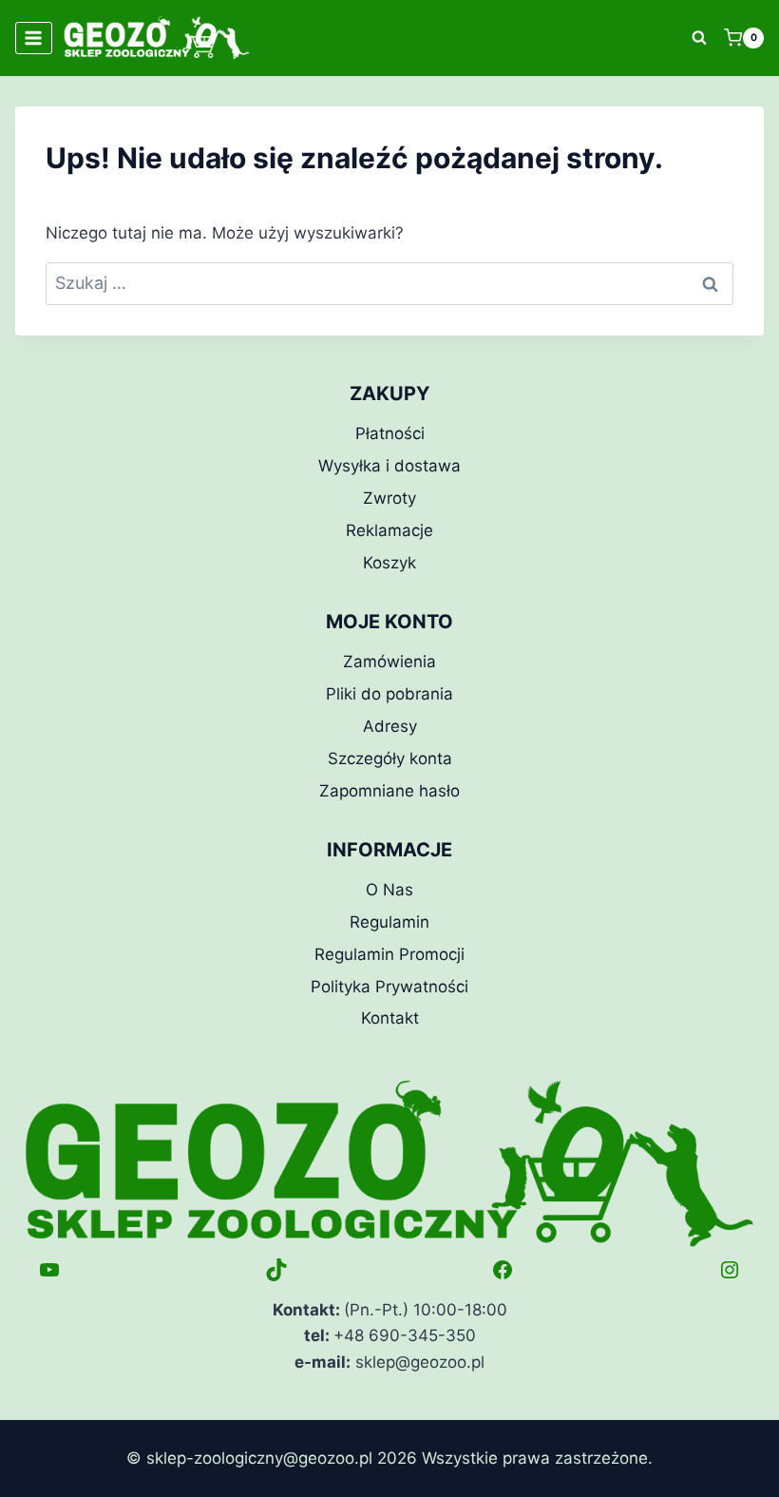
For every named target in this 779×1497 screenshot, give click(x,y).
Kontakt (390, 1017)
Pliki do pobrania (389, 693)
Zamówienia (389, 661)
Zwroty (389, 498)
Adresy (390, 726)
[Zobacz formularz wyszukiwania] (699, 38)
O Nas (389, 889)
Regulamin (389, 921)
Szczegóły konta (390, 758)
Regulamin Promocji (389, 954)
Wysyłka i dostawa (389, 465)
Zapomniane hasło (389, 790)
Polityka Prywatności (389, 986)
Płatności (390, 433)
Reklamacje (389, 530)
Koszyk (389, 562)
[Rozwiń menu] (33, 37)
